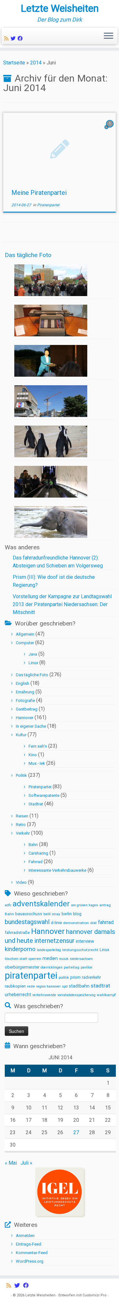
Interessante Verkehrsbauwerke (57, 870)
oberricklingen (52, 967)
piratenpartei (31, 975)
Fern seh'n (38, 746)
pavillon (86, 967)
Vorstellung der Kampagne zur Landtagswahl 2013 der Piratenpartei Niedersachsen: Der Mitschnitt (62, 604)
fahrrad (106, 922)
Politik (21, 775)
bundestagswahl (27, 922)
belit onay (51, 914)
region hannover (48, 986)
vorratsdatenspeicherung (76, 995)
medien (50, 958)
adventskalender (41, 903)
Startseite (14, 63)
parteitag (71, 967)
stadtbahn (79, 986)
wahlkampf (106, 995)
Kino (33, 754)
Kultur (21, 734)
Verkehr (23, 833)
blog (77, 913)
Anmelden (25, 1235)
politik (64, 977)
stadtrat (100, 985)
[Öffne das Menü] (108, 36)
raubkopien (15, 986)
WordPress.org (29, 1261)
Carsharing (38, 853)
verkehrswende (44, 995)
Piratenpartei (48, 205)
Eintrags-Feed (28, 1244)
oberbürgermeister (22, 967)
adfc (8, 905)
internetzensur (54, 940)
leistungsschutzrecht (80, 950)
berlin (67, 913)
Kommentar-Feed (32, 1252)
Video (21, 882)
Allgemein (25, 634)
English (22, 683)
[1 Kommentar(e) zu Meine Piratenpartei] (110, 129)
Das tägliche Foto (28, 255)
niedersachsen (81, 959)
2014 (36, 63)
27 (76, 1132)
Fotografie (25, 700)
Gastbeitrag (26, 709)
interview (85, 941)
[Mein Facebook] (20, 39)
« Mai (11, 1163)
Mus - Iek (37, 763)
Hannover (24, 717)
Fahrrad (36, 861)
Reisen (22, 816)
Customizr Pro (95, 1295)
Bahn (33, 844)
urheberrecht (18, 994)
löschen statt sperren (23, 958)
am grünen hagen (84, 905)
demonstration (76, 923)
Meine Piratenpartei (39, 192)
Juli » (26, 1163)
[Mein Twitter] (13, 39)
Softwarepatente (44, 795)
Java (33, 654)
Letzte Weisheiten (60, 8)
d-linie (56, 922)
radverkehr (91, 977)
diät (93, 923)
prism (75, 977)
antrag (105, 905)
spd (65, 986)
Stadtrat (36, 804)
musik (64, 959)
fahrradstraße (17, 932)
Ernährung (25, 692)
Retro (21, 824)
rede (31, 986)
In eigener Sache (31, 726)
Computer (25, 642)
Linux (33, 662)
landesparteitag (49, 950)
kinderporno (20, 949)
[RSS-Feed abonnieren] (7, 39)
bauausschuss (28, 913)
